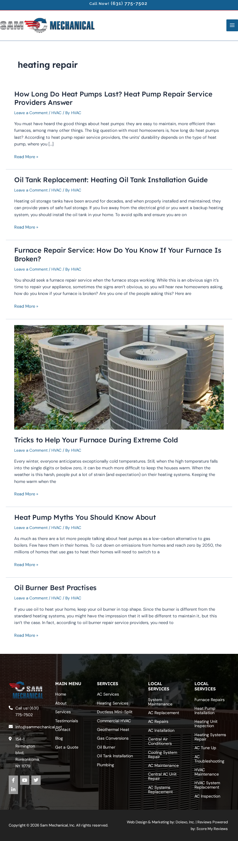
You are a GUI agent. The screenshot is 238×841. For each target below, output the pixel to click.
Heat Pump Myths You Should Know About (85, 517)
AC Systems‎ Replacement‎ (160, 789)
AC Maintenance (163, 765)
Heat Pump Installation (204, 710)
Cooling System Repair (162, 754)
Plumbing (105, 764)
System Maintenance (160, 702)
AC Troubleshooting (209, 759)
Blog (59, 738)
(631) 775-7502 (129, 3)
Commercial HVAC (114, 720)
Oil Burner (106, 747)
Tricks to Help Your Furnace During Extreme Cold (96, 439)
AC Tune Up (205, 747)
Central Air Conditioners (160, 741)
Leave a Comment (31, 112)
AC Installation (161, 730)
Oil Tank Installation (115, 755)
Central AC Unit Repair (162, 776)
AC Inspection (207, 796)
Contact (62, 729)
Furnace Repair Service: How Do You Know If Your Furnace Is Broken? (117, 254)
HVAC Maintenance (206, 772)
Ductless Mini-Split (114, 711)
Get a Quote (66, 747)
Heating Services (112, 703)
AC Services (108, 694)
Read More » (26, 157)
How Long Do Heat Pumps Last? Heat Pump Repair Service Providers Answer (113, 98)
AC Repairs (158, 721)
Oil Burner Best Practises (55, 587)
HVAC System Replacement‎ (207, 785)
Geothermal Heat (113, 729)
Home (60, 694)
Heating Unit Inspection (205, 723)
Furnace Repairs (209, 699)
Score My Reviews (212, 828)
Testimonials (66, 720)
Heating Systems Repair (210, 737)
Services (63, 711)
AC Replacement (163, 712)
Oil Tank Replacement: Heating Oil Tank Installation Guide (111, 179)
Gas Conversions (113, 738)
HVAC (56, 112)
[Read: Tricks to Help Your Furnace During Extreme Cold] (118, 377)
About (60, 703)
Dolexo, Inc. (185, 822)
